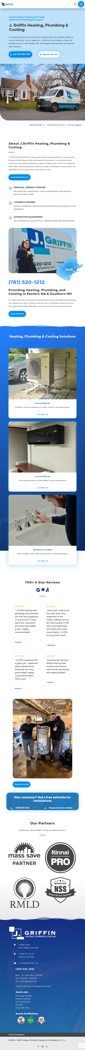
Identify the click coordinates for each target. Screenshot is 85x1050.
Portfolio (19, 1005)
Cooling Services (23, 1002)
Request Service (50, 54)
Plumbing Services (24, 996)
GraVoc (63, 1040)
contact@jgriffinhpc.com (28, 963)
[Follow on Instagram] (42, 1046)
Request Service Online (60, 808)
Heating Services (23, 999)
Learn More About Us (20, 177)
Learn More (41, 414)
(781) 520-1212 (26, 282)
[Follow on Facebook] (38, 1046)
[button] (81, 4)
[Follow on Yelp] (46, 1046)
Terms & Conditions (16, 1035)
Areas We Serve (17, 314)
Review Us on (20, 784)
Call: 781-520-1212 (21, 54)
